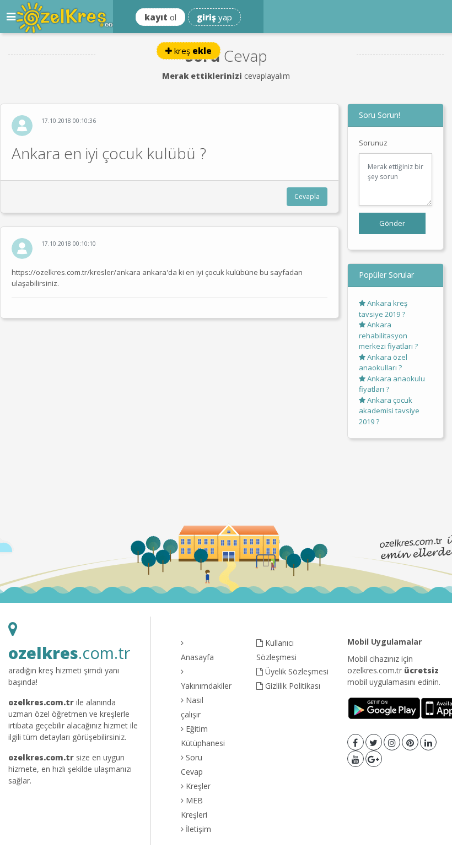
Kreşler (197, 786)
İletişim (197, 829)
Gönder (392, 223)
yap (214, 17)
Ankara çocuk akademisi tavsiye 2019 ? (389, 410)
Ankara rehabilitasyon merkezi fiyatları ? (388, 335)
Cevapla (307, 196)
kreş (192, 50)
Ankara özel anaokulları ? (383, 362)
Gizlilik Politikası (291, 685)
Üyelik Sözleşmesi (296, 671)
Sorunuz (373, 143)
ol (160, 17)
